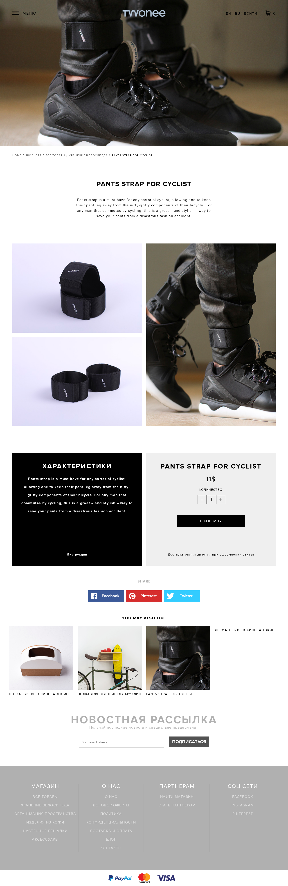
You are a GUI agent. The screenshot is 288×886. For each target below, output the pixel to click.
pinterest (242, 814)
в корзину (211, 521)
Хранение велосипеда (45, 805)
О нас (111, 796)
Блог (111, 839)
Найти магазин (177, 796)
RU (237, 13)
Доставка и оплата (111, 831)
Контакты (111, 848)
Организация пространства (45, 814)
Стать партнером (177, 805)
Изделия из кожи (45, 822)
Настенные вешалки (45, 831)
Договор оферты (111, 805)
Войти (250, 13)
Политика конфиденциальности (111, 818)
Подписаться (189, 742)
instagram (243, 805)
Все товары (45, 796)
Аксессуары (45, 839)
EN (228, 13)
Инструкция (77, 554)
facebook (242, 796)
